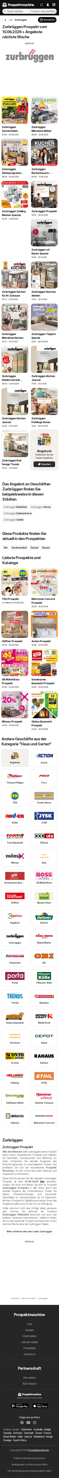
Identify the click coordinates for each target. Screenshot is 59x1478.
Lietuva (28, 1436)
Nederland (39, 1436)
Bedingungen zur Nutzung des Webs (30, 1464)
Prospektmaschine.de (38, 1450)
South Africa (19, 1440)
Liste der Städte (29, 1342)
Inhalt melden (29, 1336)
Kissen (46, 547)
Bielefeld (15, 507)
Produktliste (29, 1348)
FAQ (29, 1324)
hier (42, 1181)
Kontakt (29, 1330)
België (47, 1429)
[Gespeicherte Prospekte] (41, 4)
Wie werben (29, 1377)
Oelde (13, 519)
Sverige (7, 1440)
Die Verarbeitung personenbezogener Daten (29, 1470)
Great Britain (9, 1436)
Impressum (29, 1354)
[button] (47, 4)
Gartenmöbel (19, 547)
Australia (38, 1429)
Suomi (38, 1432)
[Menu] (54, 4)
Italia (20, 1436)
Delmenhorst (18, 513)
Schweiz (17, 1432)
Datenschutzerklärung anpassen (29, 1458)
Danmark (29, 1432)
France (47, 1432)
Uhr (6, 547)
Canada (7, 1432)
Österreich (26, 1429)
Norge (49, 1436)
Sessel (34, 547)
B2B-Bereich (29, 1383)
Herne (41, 507)
